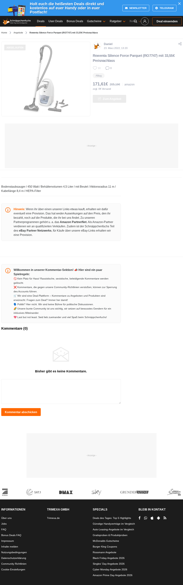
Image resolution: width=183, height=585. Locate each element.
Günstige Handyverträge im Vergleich (114, 523)
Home (4, 32)
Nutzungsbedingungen (14, 552)
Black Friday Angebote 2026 (109, 558)
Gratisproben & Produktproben (110, 535)
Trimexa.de (53, 518)
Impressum (7, 540)
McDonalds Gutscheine (106, 540)
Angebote (18, 32)
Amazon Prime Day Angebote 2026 (112, 575)
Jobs (4, 523)
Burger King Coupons (105, 546)
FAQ (3, 529)
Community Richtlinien (13, 563)
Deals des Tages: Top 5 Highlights (112, 518)
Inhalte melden (9, 546)
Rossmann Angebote (104, 552)
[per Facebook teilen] (139, 518)
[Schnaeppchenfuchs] (16, 21)
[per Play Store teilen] (158, 518)
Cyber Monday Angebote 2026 (110, 569)
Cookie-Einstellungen (13, 569)
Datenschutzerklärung (13, 558)
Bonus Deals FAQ (11, 535)
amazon (129, 84)
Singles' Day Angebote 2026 (109, 563)
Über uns (6, 518)
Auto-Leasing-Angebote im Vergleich (113, 529)
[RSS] (165, 518)
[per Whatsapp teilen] (145, 518)
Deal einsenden (167, 21)
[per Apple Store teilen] (152, 518)
